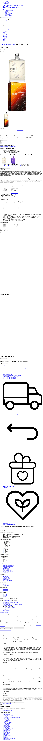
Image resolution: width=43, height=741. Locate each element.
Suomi (7, 736)
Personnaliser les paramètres (19, 628)
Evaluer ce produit (4, 358)
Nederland (9, 726)
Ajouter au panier (3, 140)
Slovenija (8, 723)
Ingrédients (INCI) (4, 199)
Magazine (4, 584)
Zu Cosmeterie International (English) (7, 710)
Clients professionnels (6, 572)
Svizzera (8, 720)
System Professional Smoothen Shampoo (10, 377)
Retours (6, 11)
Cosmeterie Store (6, 585)
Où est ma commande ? (9, 10)
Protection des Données (7, 603)
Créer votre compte (6, 577)
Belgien (8, 733)
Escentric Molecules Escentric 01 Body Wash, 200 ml (11, 165)
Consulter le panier (6, 3)
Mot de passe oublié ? (6, 578)
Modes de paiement (8, 13)
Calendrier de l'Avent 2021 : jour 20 (9, 366)
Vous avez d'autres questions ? (8, 571)
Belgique (8, 730)
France (7, 718)
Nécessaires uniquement (9, 628)
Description (3, 169)
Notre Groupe (5, 589)
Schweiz (8, 719)
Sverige (7, 727)
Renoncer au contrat (4, 612)
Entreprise (4, 609)
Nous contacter (7, 14)
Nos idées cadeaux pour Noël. (8, 367)
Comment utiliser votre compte (8, 565)
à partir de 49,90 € (13, 5)
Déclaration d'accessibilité (7, 605)
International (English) (16, 717)
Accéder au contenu (6, 2)
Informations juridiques (5, 230)
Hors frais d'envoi (20, 130)
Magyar (8, 725)
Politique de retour (6, 569)
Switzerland (10, 722)
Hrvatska (8, 732)
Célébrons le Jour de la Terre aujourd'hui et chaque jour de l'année (14, 368)
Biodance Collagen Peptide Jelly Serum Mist (10, 376)
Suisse (7, 721)
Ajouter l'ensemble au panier (5, 168)
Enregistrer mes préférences (5, 702)
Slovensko (9, 735)
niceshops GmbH (8, 600)
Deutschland (10, 715)
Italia (6, 716)
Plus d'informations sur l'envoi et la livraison (8, 146)
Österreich (9, 714)
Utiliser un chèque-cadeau (7, 580)
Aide (3, 9)
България (9, 729)
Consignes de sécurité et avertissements (8, 204)
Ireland (7, 737)
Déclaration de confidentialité (5, 630)
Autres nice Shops (6, 610)
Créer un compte (6, 24)
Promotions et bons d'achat (7, 570)
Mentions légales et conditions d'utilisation (10, 602)
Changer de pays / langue (13, 598)
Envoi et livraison (6, 568)
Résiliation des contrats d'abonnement (9, 607)
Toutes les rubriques (8, 15)
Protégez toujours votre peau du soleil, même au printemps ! (13, 365)
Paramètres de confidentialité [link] (8, 606)
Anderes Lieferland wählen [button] (5, 712)
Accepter (2, 628)
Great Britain (10, 728)
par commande (11, 7)
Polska (7, 731)
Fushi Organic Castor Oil (7, 374)
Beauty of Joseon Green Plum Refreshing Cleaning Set (12, 375)
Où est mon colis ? (6, 579)
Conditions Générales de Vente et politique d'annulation (12, 604)
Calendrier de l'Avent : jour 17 (8, 369)
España (7, 724)
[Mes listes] (3, 26)
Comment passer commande (8, 566)
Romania (8, 739)
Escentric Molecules (8, 44)
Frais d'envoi (7, 12)
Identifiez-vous (5, 21)
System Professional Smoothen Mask (9, 378)
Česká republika (12, 738)
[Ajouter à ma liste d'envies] (0, 141)
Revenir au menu (6, 1)
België (7, 734)
